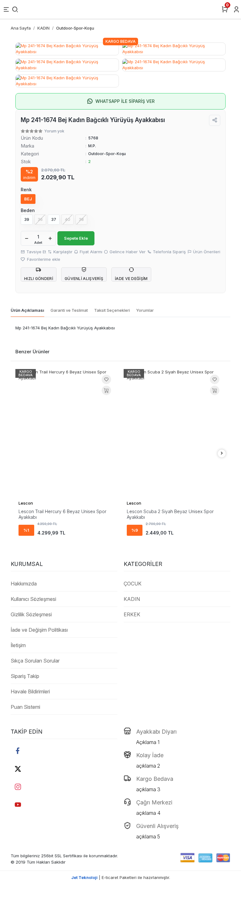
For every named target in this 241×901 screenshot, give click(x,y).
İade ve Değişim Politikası (39, 630)
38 (81, 219)
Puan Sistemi (25, 707)
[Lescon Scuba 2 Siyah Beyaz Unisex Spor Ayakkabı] (174, 433)
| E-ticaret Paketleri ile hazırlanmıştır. (120, 877)
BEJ (28, 198)
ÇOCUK (133, 583)
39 (26, 219)
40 (67, 219)
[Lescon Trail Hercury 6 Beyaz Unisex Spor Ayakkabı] (66, 433)
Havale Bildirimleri (30, 691)
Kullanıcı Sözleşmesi (33, 599)
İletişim (18, 645)
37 (53, 219)
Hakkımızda (24, 583)
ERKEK (132, 614)
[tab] (27, 310)
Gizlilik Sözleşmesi (31, 614)
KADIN (132, 599)
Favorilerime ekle (43, 259)
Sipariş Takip (25, 676)
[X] (18, 769)
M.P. (92, 145)
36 (40, 219)
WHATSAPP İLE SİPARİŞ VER (125, 101)
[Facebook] (18, 751)
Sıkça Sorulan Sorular (35, 661)
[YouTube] (18, 804)
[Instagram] (18, 787)
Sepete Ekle (76, 238)
